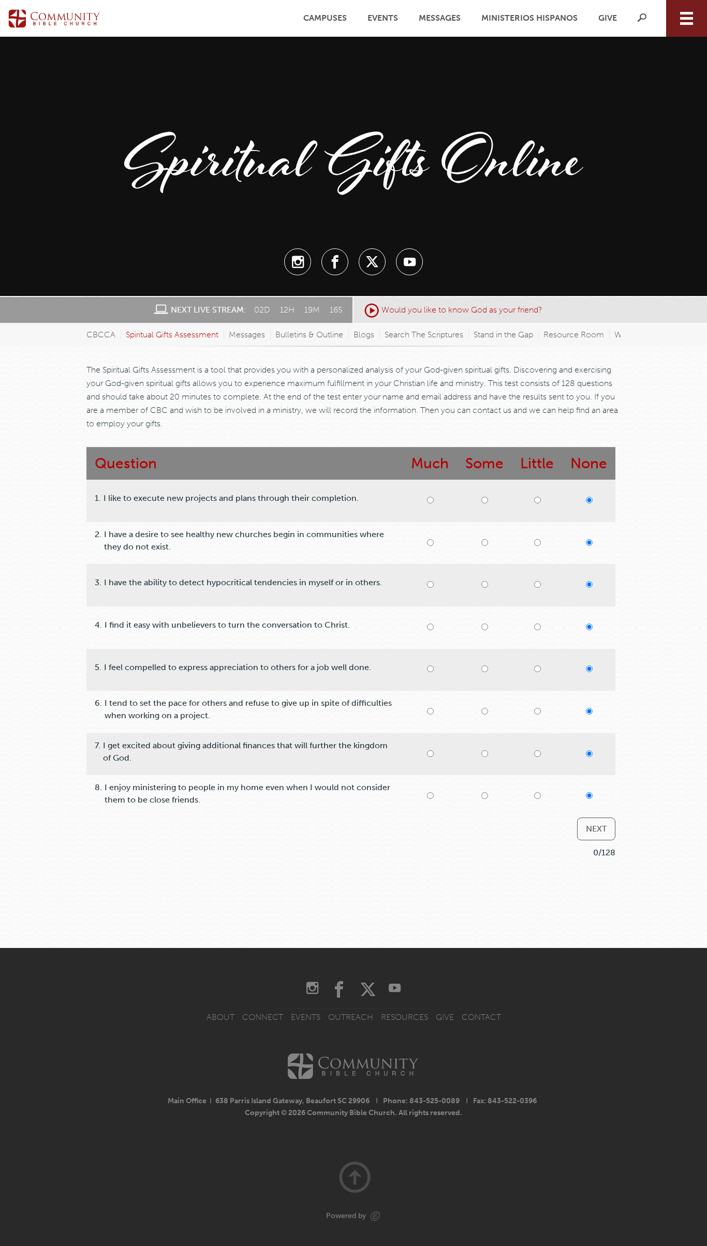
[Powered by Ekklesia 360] (375, 1216)
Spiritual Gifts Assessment (172, 334)
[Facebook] (334, 261)
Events (382, 18)
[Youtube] (409, 261)
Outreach (350, 1017)
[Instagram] (297, 261)
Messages (440, 18)
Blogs (364, 334)
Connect (262, 1017)
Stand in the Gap (503, 334)
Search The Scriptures (424, 334)
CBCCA (100, 334)
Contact (481, 1017)
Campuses (325, 18)
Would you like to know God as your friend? (461, 310)
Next (596, 829)
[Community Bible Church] (54, 18)
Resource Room (573, 334)
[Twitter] (372, 261)
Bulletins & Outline (309, 334)
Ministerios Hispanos (529, 18)
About (220, 1017)
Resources (404, 1017)
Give (607, 18)
